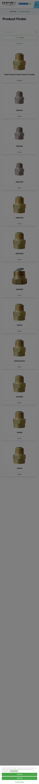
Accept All (19, 774)
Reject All (19, 778)
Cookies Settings (19, 782)
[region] (19, 775)
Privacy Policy (14, 771)
